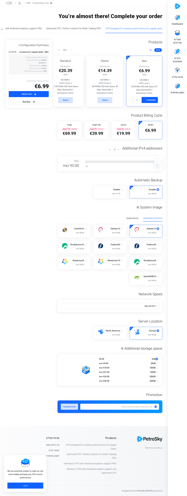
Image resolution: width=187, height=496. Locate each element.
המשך (25, 485)
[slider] (157, 162)
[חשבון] (18, 3)
